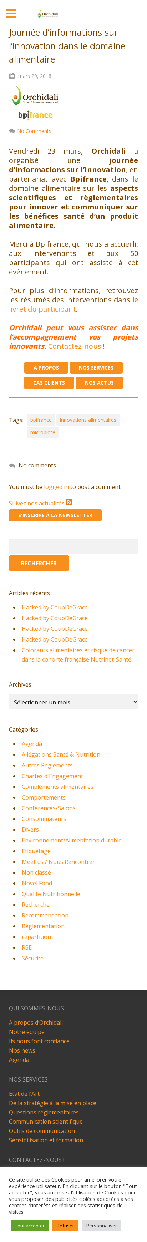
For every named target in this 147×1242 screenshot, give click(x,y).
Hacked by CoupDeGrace (55, 607)
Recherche (36, 905)
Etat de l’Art (24, 1094)
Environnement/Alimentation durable (72, 840)
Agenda (32, 744)
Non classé (36, 872)
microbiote (42, 432)
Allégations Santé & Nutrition (61, 754)
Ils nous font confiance (39, 1041)
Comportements (44, 797)
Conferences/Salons (49, 808)
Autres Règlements (47, 765)
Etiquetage (36, 851)
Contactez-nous (74, 346)
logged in (56, 487)
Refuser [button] (65, 1225)
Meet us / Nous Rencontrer (58, 862)
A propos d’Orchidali (36, 1022)
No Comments (34, 131)
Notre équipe (27, 1032)
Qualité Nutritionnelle (51, 894)
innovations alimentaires (88, 419)
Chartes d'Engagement (52, 776)
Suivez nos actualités (37, 503)
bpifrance (41, 419)
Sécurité (33, 958)
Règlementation (43, 926)
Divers (30, 829)
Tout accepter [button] (30, 1225)
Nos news (22, 1050)
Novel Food (37, 883)
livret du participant (42, 309)
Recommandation (45, 915)
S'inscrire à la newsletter (55, 515)
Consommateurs (44, 819)
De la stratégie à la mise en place (52, 1103)
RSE (27, 947)
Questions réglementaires (44, 1112)
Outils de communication (42, 1131)
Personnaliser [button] (101, 1225)
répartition (36, 937)
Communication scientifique (46, 1121)
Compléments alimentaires (57, 787)
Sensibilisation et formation (46, 1140)
